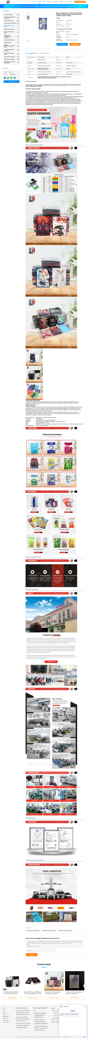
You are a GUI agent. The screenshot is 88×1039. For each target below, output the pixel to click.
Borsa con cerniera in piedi (11, 54)
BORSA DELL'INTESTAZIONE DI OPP (11, 46)
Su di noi (4, 1014)
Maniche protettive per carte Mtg (65, 930)
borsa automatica (11, 14)
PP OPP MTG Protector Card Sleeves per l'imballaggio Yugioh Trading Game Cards (32, 993)
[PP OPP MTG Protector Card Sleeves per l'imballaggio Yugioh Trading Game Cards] (33, 980)
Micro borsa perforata (11, 59)
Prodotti (4, 1012)
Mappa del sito (6, 1016)
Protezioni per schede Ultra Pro (33, 930)
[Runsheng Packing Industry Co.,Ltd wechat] (11, 78)
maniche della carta (11, 20)
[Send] (84, 1036)
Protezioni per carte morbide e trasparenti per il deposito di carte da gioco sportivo (23, 1025)
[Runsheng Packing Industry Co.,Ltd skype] (15, 78)
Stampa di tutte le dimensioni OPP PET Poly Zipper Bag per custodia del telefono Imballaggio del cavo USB (41, 1028)
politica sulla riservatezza (5, 1021)
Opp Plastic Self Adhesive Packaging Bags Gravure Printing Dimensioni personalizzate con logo (40, 1015)
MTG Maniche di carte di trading (48, 930)
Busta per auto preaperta (11, 23)
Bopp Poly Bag (11, 42)
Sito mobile (5, 1018)
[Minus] (84, 1006)
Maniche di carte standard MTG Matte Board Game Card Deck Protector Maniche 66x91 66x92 (53, 993)
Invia (31, 955)
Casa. (4, 1010)
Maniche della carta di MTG (11, 26)
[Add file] (61, 1036)
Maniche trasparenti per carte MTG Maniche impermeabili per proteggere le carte (11, 993)
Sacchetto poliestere (11, 29)
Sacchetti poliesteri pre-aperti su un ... (11, 18)
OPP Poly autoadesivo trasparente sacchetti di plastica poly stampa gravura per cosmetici (41, 1022)
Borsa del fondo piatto (11, 56)
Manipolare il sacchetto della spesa (11, 62)
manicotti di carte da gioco (11, 32)
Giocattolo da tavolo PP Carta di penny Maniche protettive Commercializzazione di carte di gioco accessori (23, 1012)
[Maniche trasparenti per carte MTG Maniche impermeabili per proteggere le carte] (12, 980)
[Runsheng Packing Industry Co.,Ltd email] (5, 78)
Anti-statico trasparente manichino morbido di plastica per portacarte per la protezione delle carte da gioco (23, 1019)
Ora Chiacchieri (80, 1)
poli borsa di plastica (11, 40)
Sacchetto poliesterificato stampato (11, 36)
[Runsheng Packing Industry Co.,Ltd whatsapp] (8, 78)
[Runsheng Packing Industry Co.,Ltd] (8, 2)
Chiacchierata (12, 81)
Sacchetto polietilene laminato (11, 50)
